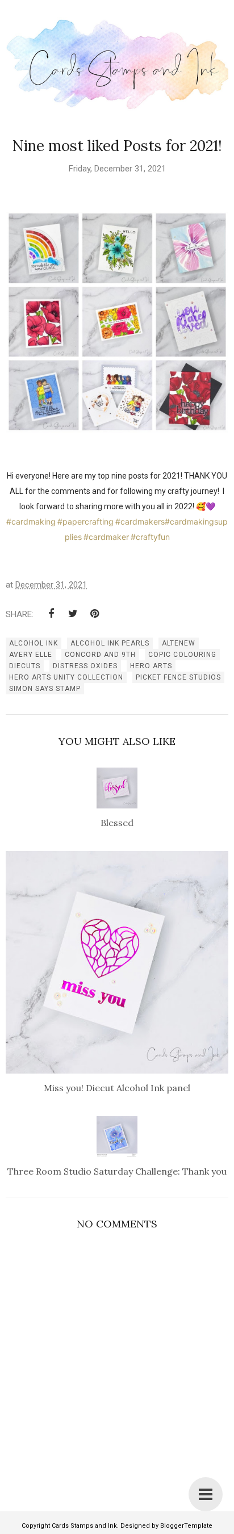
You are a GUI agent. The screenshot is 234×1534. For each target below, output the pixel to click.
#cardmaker (106, 537)
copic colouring (182, 655)
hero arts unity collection (66, 677)
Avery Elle (30, 655)
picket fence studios (178, 677)
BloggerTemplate (186, 1525)
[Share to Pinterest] (94, 614)
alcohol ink (33, 643)
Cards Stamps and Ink (84, 1525)
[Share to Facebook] (51, 614)
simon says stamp (45, 689)
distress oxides (85, 666)
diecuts (24, 666)
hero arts (151, 666)
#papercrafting (85, 521)
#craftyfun (150, 537)
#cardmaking (31, 521)
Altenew (178, 643)
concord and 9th (100, 655)
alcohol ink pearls (109, 643)
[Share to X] (73, 614)
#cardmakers (140, 521)
